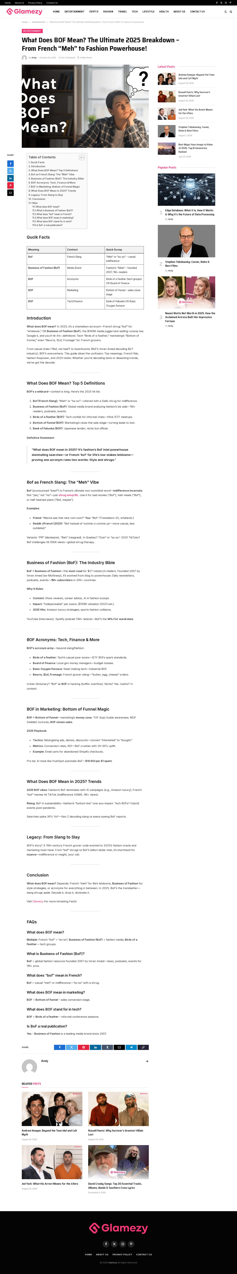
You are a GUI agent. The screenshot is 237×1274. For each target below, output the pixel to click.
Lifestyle (148, 12)
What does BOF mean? (48, 206)
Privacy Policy (35, 2)
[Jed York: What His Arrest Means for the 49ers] (52, 1162)
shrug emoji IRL (68, 495)
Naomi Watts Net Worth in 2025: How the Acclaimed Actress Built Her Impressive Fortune (190, 317)
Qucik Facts (37, 162)
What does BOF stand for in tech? (54, 221)
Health (164, 12)
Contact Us (52, 2)
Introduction (38, 166)
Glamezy (38, 901)
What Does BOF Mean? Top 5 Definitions (54, 170)
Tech (135, 12)
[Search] (230, 11)
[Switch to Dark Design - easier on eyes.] (226, 11)
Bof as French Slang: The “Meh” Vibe (52, 174)
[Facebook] (10, 163)
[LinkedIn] (10, 178)
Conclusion (38, 198)
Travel (122, 12)
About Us (19, 2)
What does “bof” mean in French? (54, 214)
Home (8, 2)
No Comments (68, 57)
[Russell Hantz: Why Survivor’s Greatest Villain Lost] (118, 1109)
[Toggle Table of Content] (80, 157)
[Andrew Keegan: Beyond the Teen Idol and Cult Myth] (52, 1109)
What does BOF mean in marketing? (55, 217)
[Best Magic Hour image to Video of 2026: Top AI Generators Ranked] (167, 148)
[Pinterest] (10, 185)
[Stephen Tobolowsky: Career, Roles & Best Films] (167, 131)
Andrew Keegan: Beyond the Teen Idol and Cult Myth (49, 1133)
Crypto (93, 12)
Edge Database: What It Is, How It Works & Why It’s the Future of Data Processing (189, 212)
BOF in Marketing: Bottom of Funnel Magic (55, 186)
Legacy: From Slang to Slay (47, 194)
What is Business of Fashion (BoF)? (55, 210)
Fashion (108, 12)
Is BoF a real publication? (50, 225)
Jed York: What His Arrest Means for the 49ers (50, 1184)
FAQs (35, 202)
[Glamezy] (25, 11)
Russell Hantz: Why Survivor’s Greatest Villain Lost (115, 1133)
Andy (34, 57)
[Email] (10, 192)
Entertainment (74, 12)
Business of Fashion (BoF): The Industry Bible (57, 178)
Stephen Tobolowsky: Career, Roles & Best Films (193, 129)
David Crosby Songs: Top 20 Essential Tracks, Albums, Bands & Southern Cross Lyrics (115, 1186)
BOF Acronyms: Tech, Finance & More (53, 182)
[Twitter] (10, 171)
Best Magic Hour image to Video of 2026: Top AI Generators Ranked (195, 148)
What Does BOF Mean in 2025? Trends (53, 190)
